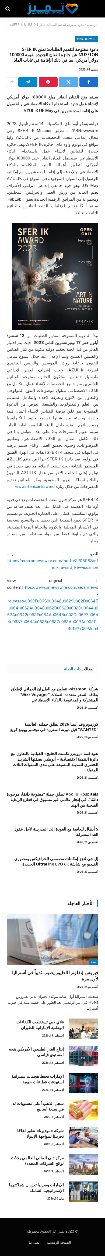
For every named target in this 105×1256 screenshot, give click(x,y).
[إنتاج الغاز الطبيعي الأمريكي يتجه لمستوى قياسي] (83, 1056)
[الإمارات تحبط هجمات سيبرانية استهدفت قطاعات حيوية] (83, 1083)
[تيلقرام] (27, 82)
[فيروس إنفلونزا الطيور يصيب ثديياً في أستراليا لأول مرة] (52, 939)
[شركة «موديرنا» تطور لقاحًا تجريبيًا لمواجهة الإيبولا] (83, 1137)
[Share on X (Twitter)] (68, 82)
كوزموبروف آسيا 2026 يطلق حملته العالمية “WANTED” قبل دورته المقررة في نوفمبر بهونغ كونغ (54, 726)
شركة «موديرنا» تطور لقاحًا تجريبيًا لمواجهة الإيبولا (40, 1133)
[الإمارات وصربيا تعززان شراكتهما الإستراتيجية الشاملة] (83, 1192)
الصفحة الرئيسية (59, 1242)
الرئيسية (92, 25)
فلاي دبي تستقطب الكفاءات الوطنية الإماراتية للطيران (40, 1024)
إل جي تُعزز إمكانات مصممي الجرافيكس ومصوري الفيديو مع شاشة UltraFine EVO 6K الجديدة (56, 861)
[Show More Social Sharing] (12, 82)
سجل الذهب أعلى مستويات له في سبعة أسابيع (38, 1106)
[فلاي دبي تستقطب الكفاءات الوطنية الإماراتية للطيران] (83, 1029)
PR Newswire (86, 39)
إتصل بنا (35, 1242)
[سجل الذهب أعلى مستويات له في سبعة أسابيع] (83, 1110)
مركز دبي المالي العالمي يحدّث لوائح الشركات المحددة (37, 1160)
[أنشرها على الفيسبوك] (89, 82)
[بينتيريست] (48, 82)
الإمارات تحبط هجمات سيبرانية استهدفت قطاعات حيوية (38, 1078)
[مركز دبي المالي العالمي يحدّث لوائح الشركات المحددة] (83, 1164)
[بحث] (8, 9)
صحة (93, 961)
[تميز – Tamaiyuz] (53, 8)
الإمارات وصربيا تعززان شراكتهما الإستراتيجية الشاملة (36, 1187)
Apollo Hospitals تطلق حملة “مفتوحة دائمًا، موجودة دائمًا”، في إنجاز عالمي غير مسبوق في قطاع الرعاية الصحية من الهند (52, 799)
